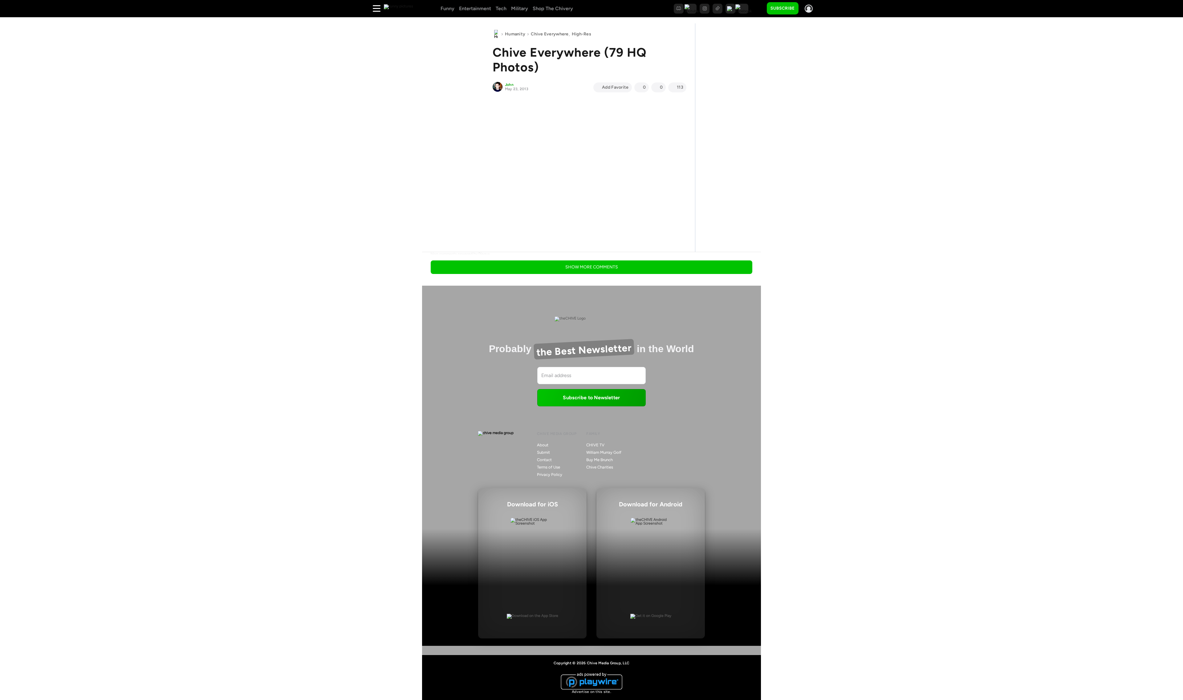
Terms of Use (548, 467)
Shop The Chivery (553, 8)
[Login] (809, 9)
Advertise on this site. (591, 692)
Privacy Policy (549, 474)
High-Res (581, 34)
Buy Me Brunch (599, 459)
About (542, 445)
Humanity (515, 34)
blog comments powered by (460, 254)
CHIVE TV (595, 445)
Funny (447, 8)
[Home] (496, 34)
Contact (544, 459)
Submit (543, 452)
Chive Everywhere (549, 34)
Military (519, 8)
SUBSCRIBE (782, 8)
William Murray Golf (603, 452)
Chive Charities (599, 467)
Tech (501, 8)
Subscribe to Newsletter (591, 397)
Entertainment (475, 8)
